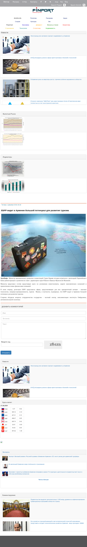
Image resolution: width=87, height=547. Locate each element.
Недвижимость (50, 28)
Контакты (33, 2)
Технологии (23, 28)
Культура (33, 21)
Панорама (49, 18)
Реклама (16, 2)
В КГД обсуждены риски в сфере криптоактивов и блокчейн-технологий (53, 58)
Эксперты (6, 452)
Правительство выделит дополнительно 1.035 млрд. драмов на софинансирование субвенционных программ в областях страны (58, 500)
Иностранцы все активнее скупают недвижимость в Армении (50, 36)
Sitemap (6, 2)
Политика (33, 18)
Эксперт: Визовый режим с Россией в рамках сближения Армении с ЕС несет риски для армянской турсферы (44, 456)
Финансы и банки (52, 25)
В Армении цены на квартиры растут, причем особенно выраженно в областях (56, 79)
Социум (17, 21)
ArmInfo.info (17, 18)
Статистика (37, 28)
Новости (4, 32)
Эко (49, 21)
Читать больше (43, 480)
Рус (61, 2)
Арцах (65, 18)
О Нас (24, 2)
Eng (66, 2)
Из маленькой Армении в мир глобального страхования (26, 464)
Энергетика (66, 25)
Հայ (56, 2)
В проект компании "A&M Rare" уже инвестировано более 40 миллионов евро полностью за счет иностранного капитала (56, 102)
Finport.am (9, 25)
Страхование (9, 28)
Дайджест (39, 25)
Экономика (25, 25)
